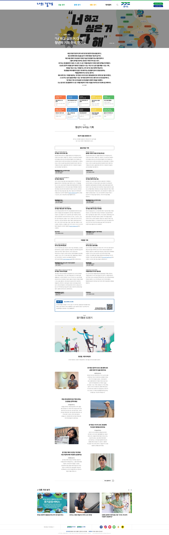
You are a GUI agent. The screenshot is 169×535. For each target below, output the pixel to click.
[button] (129, 489)
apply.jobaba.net (73, 192)
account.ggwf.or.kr (106, 257)
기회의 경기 (66, 34)
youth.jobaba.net (67, 259)
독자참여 (108, 5)
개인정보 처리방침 (48, 527)
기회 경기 (57, 34)
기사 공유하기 (107, 480)
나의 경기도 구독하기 (158, 3)
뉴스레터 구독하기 (158, 6)
